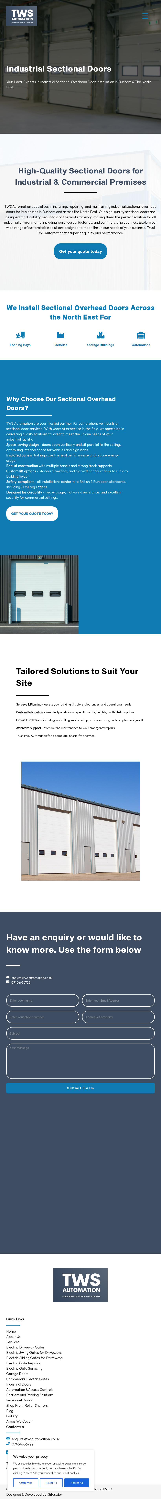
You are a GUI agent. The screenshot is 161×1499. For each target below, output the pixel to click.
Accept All (76, 1482)
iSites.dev (55, 1494)
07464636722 (20, 982)
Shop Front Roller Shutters (27, 1405)
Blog (9, 1410)
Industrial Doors (18, 1384)
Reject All (51, 1482)
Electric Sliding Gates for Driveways (34, 1358)
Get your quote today (80, 251)
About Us (13, 1336)
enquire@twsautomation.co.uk (31, 978)
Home (11, 1331)
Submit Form (80, 1088)
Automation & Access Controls (29, 1389)
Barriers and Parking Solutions (30, 1395)
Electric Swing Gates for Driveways (34, 1352)
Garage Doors (17, 1373)
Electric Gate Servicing (24, 1368)
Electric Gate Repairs (23, 1363)
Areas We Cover (19, 1421)
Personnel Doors (19, 1400)
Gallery (12, 1416)
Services (12, 1342)
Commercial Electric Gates (27, 1379)
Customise (25, 1482)
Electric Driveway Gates (25, 1347)
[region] (51, 1470)
